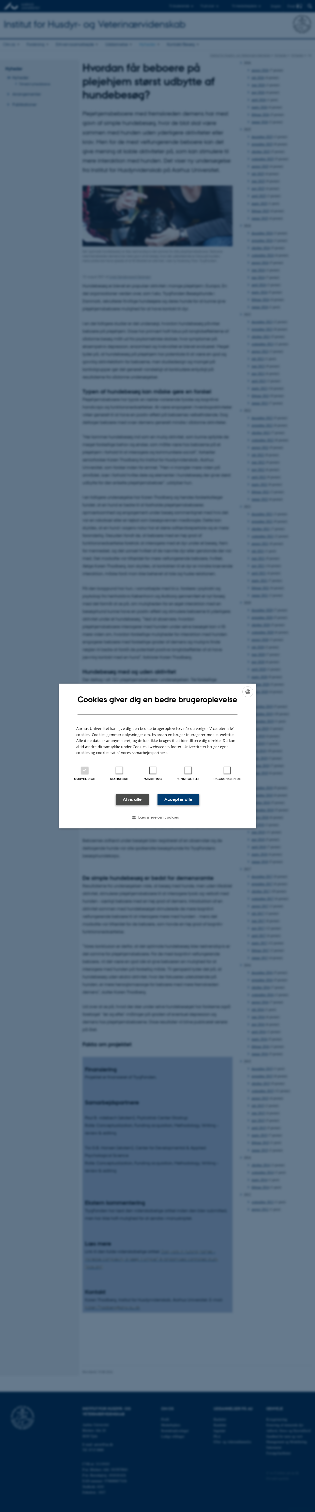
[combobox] (247, 691)
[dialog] (157, 756)
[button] (157, 818)
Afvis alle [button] (132, 799)
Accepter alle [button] (178, 799)
